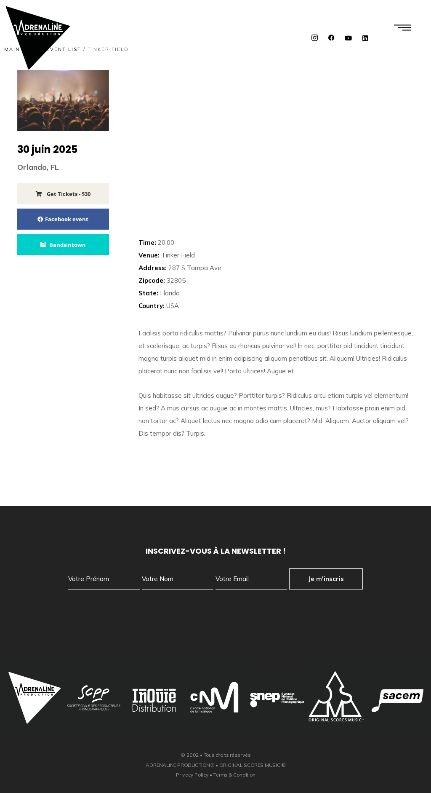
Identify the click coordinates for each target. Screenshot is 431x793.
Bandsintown (67, 245)
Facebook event (66, 219)
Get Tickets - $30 (67, 194)
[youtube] (348, 38)
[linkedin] (365, 38)
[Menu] (402, 27)
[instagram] (315, 38)
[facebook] (331, 38)
